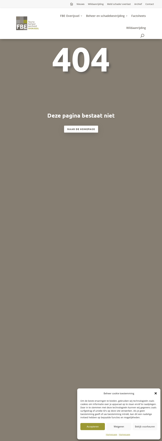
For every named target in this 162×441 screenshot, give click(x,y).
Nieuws (80, 4)
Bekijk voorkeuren (145, 426)
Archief (138, 4)
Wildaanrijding (96, 4)
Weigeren (119, 426)
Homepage (111, 434)
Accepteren (93, 426)
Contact (149, 4)
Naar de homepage (81, 129)
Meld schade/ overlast (119, 4)
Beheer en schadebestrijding (105, 16)
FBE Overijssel (69, 16)
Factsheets (138, 16)
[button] (155, 393)
